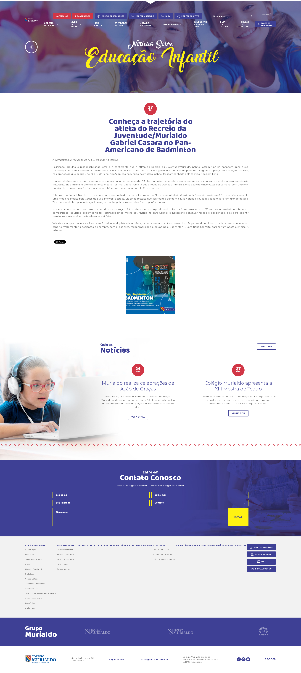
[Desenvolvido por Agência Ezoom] (270, 659)
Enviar (238, 517)
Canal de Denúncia (33, 598)
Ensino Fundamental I (67, 554)
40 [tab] (6, 445)
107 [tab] (300, 445)
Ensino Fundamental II (67, 559)
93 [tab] (239, 445)
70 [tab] (138, 445)
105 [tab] (291, 445)
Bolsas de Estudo (245, 24)
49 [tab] (45, 445)
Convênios (29, 603)
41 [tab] (10, 445)
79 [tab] (177, 445)
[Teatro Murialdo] (97, 631)
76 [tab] (164, 445)
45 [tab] (28, 445)
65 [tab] (116, 445)
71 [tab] (142, 445)
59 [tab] (89, 445)
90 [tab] (225, 445)
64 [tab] (111, 445)
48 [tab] (41, 445)
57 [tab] (81, 445)
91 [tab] (230, 445)
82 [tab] (190, 445)
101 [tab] (274, 445)
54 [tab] (67, 445)
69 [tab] (133, 445)
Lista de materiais (145, 24)
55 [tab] (72, 445)
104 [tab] (287, 445)
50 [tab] (50, 445)
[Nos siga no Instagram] (243, 659)
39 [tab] (2, 445)
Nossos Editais (31, 579)
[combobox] (200, 503)
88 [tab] (217, 445)
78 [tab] (173, 445)
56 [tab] (76, 445)
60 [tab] (94, 445)
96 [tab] (252, 445)
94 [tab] (243, 445)
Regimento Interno (33, 559)
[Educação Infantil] (150, 285)
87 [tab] (212, 445)
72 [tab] (146, 445)
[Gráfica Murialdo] (180, 631)
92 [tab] (234, 445)
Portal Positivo (190, 16)
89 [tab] (221, 445)
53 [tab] (63, 445)
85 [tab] (203, 445)
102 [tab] (278, 445)
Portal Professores (113, 16)
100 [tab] (269, 445)
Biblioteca (29, 574)
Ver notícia (138, 417)
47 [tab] (37, 445)
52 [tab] (59, 445)
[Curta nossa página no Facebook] (239, 659)
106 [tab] (296, 445)
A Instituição (30, 549)
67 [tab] (124, 445)
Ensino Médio (63, 564)
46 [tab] (32, 445)
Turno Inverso (63, 569)
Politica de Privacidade (35, 583)
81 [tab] (186, 445)
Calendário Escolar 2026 (201, 24)
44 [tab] (23, 445)
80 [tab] (181, 445)
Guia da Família (224, 24)
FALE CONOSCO (161, 549)
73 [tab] (151, 445)
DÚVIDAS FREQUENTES (164, 559)
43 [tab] (19, 445)
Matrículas (61, 16)
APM (27, 564)
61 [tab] (98, 445)
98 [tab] (260, 445)
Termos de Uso (31, 588)
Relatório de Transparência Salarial (40, 593)
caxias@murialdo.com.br (154, 659)
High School (98, 24)
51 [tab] (54, 445)
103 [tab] (282, 445)
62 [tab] (102, 445)
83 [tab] (195, 445)
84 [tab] (199, 445)
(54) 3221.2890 (116, 659)
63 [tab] (107, 445)
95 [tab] (247, 445)
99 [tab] (265, 445)
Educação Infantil (65, 549)
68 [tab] (129, 445)
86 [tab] (208, 445)
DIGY (167, 16)
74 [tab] (155, 445)
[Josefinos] (263, 631)
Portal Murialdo (144, 16)
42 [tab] (15, 445)
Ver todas (266, 347)
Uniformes (29, 608)
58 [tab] (85, 445)
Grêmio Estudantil (33, 569)
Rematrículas (82, 16)
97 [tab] (256, 445)
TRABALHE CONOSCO (163, 554)
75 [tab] (160, 445)
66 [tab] (120, 445)
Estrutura (29, 554)
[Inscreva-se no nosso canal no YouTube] (248, 659)
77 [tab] (168, 445)
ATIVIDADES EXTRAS (121, 24)
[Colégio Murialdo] (32, 20)
